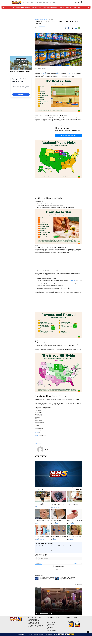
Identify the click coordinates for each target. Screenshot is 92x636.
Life (44, 2)
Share (54, 2)
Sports (32, 2)
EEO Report (30, 625)
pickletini (68, 73)
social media (73, 280)
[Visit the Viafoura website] (79, 584)
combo (54, 277)
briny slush (58, 73)
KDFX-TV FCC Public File (34, 623)
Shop (47, 2)
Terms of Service (31, 617)
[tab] (38, 563)
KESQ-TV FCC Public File (34, 620)
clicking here (77, 547)
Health (40, 2)
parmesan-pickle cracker (62, 287)
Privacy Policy (39, 617)
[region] (58, 569)
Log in (77, 554)
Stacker (37, 27)
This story (37, 432)
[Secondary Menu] (11, 2)
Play (50, 2)
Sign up (80, 554)
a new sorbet (44, 73)
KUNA (36, 2)
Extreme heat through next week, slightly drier (19, 71)
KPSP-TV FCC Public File (33, 622)
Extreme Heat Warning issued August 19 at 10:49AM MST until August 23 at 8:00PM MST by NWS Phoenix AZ (48, 7)
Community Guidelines (33, 619)
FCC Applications (37, 625)
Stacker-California (46, 439)
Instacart (67, 75)
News (23, 2)
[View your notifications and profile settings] (81, 563)
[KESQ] (16, 2)
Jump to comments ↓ (39, 443)
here (58, 550)
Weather (27, 2)
